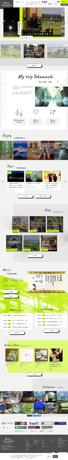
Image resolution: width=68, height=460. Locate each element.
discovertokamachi (5, 403)
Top (26, 438)
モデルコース (53, 440)
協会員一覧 (60, 446)
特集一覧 (34, 65)
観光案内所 (33, 2)
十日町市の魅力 (36, 440)
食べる (43, 443)
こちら (27, 457)
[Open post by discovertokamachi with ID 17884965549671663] (51, 396)
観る (43, 440)
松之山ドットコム (33, 431)
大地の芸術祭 (18, 2)
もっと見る (35, 255)
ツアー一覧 (25, 196)
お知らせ (22, 2)
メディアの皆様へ (61, 441)
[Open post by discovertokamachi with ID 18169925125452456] (28, 396)
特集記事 (27, 443)
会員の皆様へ (38, 2)
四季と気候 (35, 443)
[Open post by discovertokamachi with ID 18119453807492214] (5, 396)
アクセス (27, 448)
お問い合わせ (64, 1)
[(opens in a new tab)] (34, 51)
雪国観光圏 (42, 431)
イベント (27, 440)
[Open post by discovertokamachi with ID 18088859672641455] (5, 408)
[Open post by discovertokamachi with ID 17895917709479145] (39, 408)
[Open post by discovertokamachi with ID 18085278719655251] (17, 396)
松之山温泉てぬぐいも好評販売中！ (9, 285)
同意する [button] (55, 456)
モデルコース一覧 (42, 196)
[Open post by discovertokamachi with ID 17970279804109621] (28, 408)
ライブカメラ (27, 2)
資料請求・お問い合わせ (62, 440)
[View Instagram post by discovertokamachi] (10, 401)
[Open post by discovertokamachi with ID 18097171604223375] (62, 408)
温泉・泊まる (44, 446)
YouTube (10, 296)
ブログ (27, 441)
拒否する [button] (49, 456)
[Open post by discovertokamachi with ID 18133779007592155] (51, 408)
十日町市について (36, 441)
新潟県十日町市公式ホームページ (21, 431)
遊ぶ (43, 441)
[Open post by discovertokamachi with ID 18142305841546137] (39, 396)
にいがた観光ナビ (50, 431)
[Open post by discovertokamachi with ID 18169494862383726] (62, 396)
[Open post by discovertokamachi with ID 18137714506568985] (17, 408)
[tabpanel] (34, 22)
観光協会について (61, 443)
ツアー (52, 441)
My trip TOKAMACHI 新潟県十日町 (6, 4)
